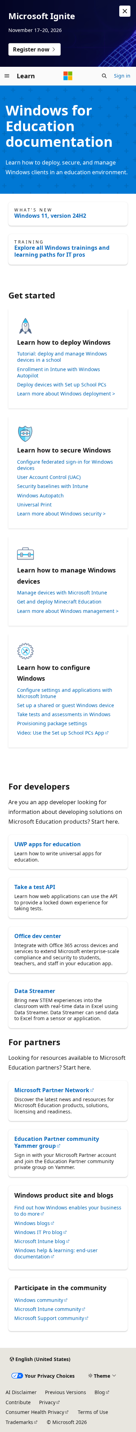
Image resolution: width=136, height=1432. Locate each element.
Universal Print (34, 505)
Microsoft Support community (49, 1318)
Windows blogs (32, 1223)
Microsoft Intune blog (39, 1241)
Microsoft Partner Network (51, 1090)
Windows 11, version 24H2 (50, 215)
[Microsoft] (68, 75)
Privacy (47, 1402)
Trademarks (19, 1422)
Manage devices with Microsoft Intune (62, 593)
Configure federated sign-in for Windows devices (65, 465)
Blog (100, 1392)
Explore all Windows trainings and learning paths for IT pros (61, 251)
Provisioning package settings (52, 723)
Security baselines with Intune (52, 486)
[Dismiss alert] (124, 11)
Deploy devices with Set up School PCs (61, 385)
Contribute (18, 1402)
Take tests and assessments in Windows (64, 714)
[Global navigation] (7, 76)
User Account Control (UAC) (49, 477)
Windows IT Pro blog (38, 1232)
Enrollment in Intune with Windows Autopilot (58, 372)
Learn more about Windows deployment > (66, 394)
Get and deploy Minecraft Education (59, 602)
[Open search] (104, 76)
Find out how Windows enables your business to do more (67, 1210)
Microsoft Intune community (47, 1309)
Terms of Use (93, 1412)
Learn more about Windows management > (68, 611)
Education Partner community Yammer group (56, 1142)
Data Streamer (34, 990)
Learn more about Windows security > (61, 514)
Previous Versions (65, 1392)
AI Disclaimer (21, 1392)
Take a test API (34, 886)
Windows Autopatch (40, 496)
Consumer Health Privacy (35, 1412)
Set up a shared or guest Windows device (65, 705)
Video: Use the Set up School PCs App (60, 733)
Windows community (38, 1300)
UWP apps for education (47, 844)
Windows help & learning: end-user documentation (56, 1253)
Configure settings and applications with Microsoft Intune (64, 693)
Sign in (122, 75)
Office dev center (37, 936)
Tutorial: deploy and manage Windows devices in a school (62, 357)
